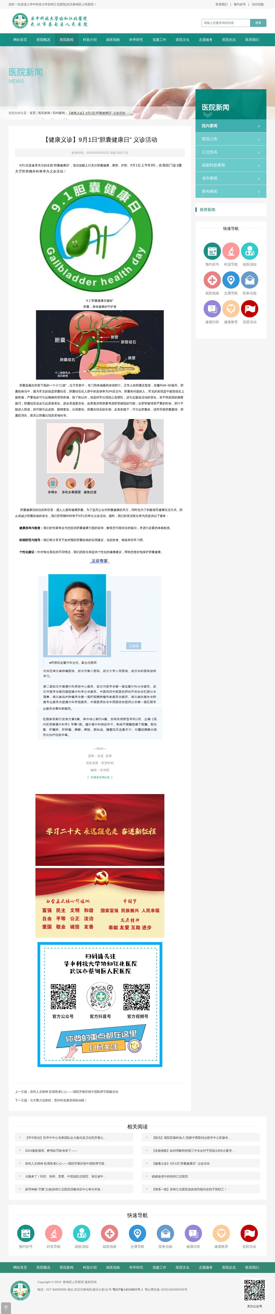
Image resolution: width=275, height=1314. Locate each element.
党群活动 (250, 322)
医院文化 (182, 39)
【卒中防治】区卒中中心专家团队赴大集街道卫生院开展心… (62, 1137)
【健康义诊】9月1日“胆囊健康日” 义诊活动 (96, 113)
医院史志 (229, 39)
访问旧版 (258, 4)
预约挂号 (240, 4)
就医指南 (113, 39)
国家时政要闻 (231, 165)
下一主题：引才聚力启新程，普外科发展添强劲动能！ (51, 1100)
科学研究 (136, 39)
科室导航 (231, 264)
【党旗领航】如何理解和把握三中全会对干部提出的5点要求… (190, 1150)
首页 (33, 113)
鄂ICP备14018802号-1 (128, 1289)
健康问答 (212, 322)
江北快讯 (231, 152)
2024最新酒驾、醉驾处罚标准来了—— (48, 1150)
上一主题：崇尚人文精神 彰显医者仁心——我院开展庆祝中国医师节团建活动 (66, 1091)
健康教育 (231, 322)
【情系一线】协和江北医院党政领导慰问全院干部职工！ (186, 1189)
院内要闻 (59, 113)
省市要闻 (231, 178)
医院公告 (231, 139)
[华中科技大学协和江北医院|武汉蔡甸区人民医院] (55, 21)
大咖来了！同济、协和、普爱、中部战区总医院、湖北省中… (62, 1176)
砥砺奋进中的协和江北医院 (167, 1176)
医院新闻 (66, 39)
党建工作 (159, 39)
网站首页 (20, 39)
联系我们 (222, 4)
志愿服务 (206, 39)
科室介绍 (90, 39)
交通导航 (231, 293)
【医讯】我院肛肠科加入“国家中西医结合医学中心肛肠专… (188, 1137)
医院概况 (43, 39)
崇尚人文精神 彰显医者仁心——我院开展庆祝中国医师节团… (63, 1163)
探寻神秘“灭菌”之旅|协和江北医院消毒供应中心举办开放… (61, 1189)
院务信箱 (250, 293)
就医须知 (250, 264)
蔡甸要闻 (231, 191)
